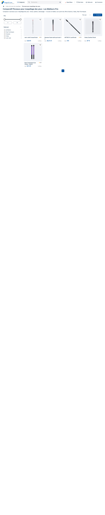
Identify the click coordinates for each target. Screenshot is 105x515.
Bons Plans (69, 2)
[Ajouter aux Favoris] (40, 19)
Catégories (21, 2)
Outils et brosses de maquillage (13, 6)
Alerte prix (90, 2)
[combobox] (86, 15)
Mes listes (80, 2)
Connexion (99, 2)
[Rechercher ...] (44, 2)
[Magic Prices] (8, 2)
